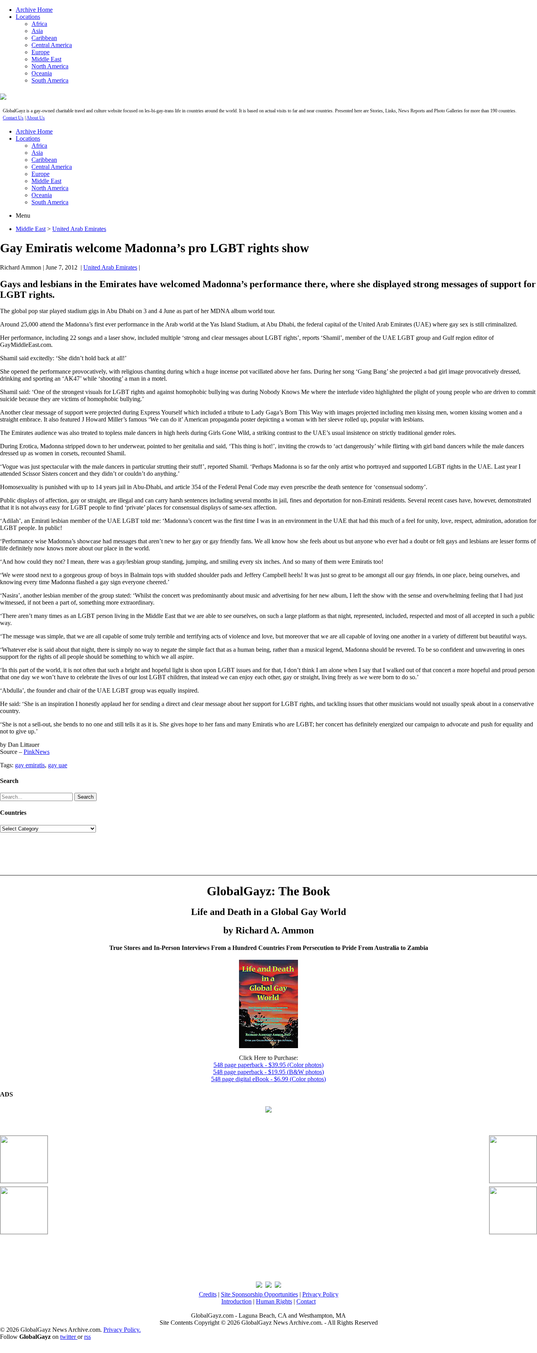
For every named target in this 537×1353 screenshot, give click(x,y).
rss (87, 1336)
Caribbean (44, 38)
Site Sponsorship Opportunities (259, 1294)
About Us (35, 118)
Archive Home (34, 9)
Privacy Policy (320, 1294)
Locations (28, 16)
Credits (208, 1294)
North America (49, 66)
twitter (68, 1336)
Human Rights (274, 1301)
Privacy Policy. (122, 1329)
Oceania (41, 73)
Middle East (46, 59)
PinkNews (37, 751)
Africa (39, 23)
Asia (37, 31)
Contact (306, 1301)
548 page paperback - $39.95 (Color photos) (268, 1065)
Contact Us (13, 118)
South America (49, 80)
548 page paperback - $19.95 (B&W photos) (268, 1072)
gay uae (57, 765)
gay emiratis (30, 765)
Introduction (236, 1301)
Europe (40, 52)
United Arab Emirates (79, 229)
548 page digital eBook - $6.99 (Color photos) (268, 1079)
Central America (51, 45)
